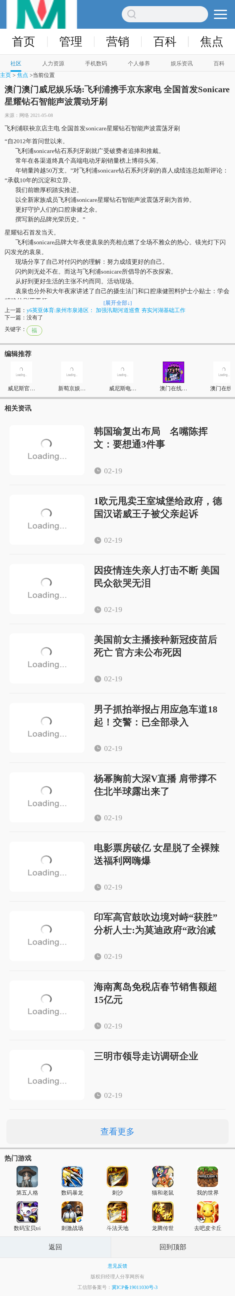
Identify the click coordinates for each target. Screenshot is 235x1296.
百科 (165, 41)
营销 (117, 41)
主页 (5, 75)
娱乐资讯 (182, 63)
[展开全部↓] (117, 303)
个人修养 (139, 63)
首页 (23, 41)
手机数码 (96, 63)
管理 (70, 41)
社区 (15, 63)
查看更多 (117, 1131)
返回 (55, 1247)
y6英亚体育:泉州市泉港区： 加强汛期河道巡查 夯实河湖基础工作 (106, 310)
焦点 (211, 41)
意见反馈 (117, 1266)
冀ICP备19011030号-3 (135, 1287)
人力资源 (53, 63)
